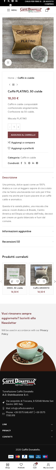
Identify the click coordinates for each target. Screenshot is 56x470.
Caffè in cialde (26, 77)
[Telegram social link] (11, 5)
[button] (12, 281)
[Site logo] (31, 9)
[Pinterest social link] (29, 163)
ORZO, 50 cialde (15, 288)
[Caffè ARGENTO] (41, 275)
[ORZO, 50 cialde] (15, 275)
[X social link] (25, 163)
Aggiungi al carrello (23, 135)
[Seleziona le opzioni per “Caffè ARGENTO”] (38, 281)
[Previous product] (10, 85)
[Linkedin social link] (33, 163)
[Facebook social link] (21, 163)
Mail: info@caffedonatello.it (20, 408)
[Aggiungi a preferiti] (17, 281)
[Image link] (19, 381)
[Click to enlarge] (8, 62)
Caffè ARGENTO (41, 288)
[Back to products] (13, 85)
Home (11, 77)
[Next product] (17, 85)
